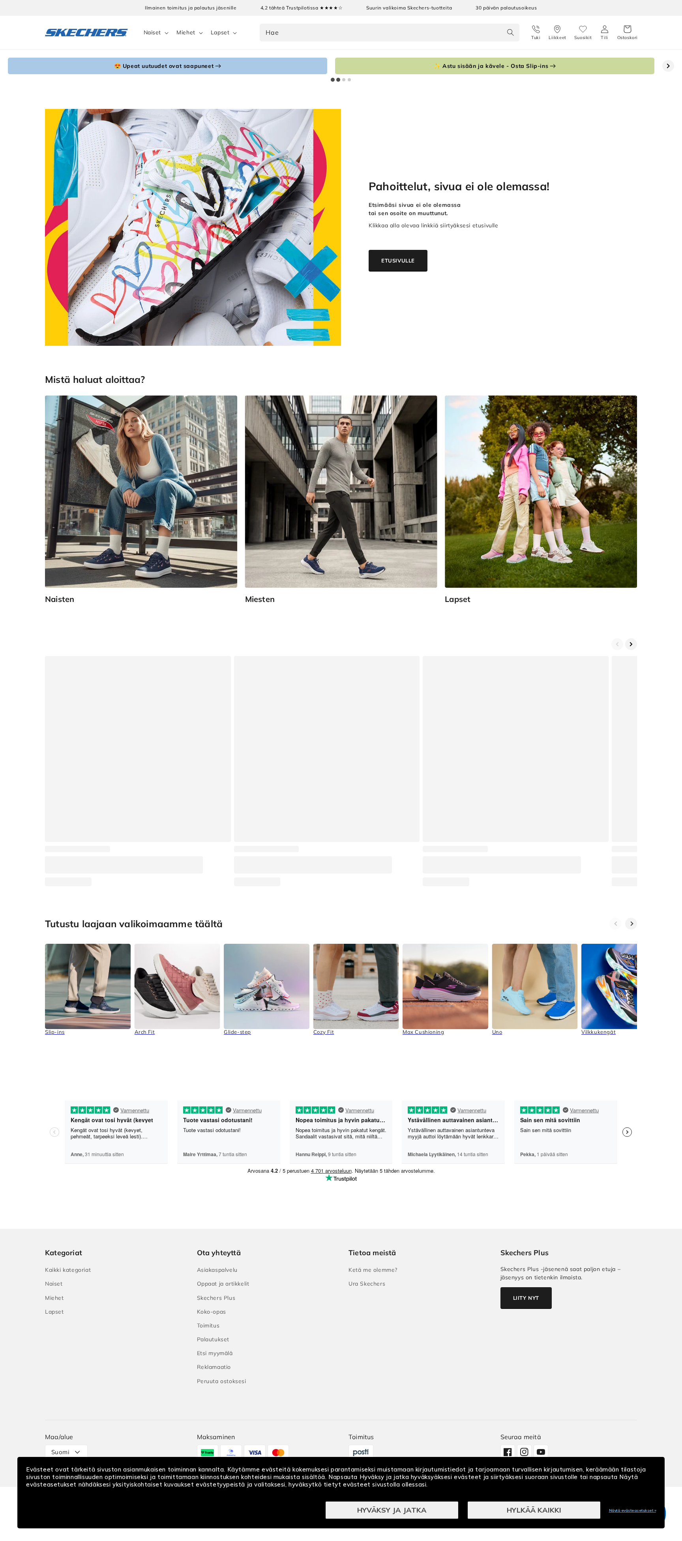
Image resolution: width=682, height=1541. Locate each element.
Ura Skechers (366, 1283)
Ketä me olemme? (372, 1269)
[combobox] (389, 32)
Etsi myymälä (215, 1353)
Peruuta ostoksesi (221, 1381)
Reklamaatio (214, 1366)
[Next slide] (668, 66)
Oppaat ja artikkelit (223, 1283)
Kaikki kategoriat (68, 1269)
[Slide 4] (349, 79)
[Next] (631, 924)
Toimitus (208, 1325)
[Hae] (510, 32)
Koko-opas (211, 1311)
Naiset (152, 32)
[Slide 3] (343, 79)
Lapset (220, 32)
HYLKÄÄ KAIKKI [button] (534, 1510)
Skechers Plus (216, 1297)
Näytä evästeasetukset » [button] (632, 1510)
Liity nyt (526, 1298)
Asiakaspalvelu (217, 1269)
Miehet (185, 32)
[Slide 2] (338, 80)
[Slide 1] (333, 80)
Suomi (60, 1452)
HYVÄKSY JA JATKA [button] (392, 1510)
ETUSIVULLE (398, 260)
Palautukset (213, 1339)
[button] (627, 32)
